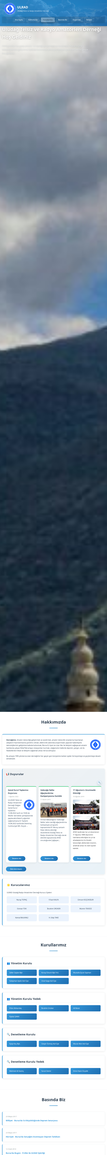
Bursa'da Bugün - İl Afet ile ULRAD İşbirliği (25, 1153)
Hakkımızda (33, 20)
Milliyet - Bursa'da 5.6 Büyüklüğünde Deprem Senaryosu (32, 1120)
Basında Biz (62, 20)
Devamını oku (16, 858)
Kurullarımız (48, 20)
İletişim (89, 20)
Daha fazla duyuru (16, 869)
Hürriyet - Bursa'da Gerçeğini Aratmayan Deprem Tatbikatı (33, 1137)
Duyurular (77, 20)
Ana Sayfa (19, 20)
